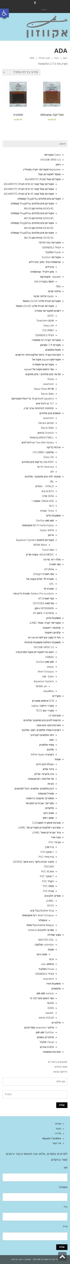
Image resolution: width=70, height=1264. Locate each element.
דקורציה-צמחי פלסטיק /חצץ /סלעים (41, 730)
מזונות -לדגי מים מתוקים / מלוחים (43, 476)
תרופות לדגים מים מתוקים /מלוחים (42, 720)
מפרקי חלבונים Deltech (41, 930)
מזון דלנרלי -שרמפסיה (42, 271)
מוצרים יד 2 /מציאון (50, 345)
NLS (51, 505)
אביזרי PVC (55, 842)
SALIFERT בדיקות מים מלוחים (38, 462)
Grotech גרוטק (46, 432)
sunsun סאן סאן (45, 993)
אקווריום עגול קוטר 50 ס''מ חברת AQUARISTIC (29, 189)
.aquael (50, 1012)
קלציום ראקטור (53, 632)
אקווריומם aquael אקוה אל (46, 359)
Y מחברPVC (47, 852)
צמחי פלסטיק (46, 744)
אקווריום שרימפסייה (43, 364)
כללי (58, 286)
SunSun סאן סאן (45, 1032)
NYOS (50, 905)
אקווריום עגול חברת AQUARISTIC (43, 179)
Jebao (50, 666)
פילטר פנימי (54, 291)
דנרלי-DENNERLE (44, 335)
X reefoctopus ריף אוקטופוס (38, 525)
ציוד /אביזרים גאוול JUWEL (46, 832)
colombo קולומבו (44, 944)
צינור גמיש (48, 769)
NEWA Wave (40, 544)
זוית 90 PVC (47, 871)
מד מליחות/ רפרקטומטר (41, 778)
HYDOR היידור (46, 1017)
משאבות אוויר (53, 983)
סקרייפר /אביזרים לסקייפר (39, 803)
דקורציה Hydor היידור (42, 754)
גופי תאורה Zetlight (43, 574)
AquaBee (48, 691)
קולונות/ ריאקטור (51, 627)
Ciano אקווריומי (52, 154)
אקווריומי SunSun (51, 257)
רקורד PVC (48, 881)
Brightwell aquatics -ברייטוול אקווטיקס (33, 398)
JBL (52, 481)
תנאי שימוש (17, 1259)
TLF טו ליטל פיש (45, 403)
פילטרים (56, 1022)
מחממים (56, 988)
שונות (58, 759)
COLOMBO (48, 330)
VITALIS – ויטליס (45, 486)
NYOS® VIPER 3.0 (51, 159)
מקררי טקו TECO (45, 710)
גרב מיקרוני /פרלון (44, 774)
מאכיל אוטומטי (46, 793)
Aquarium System (44, 681)
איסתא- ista (47, 964)
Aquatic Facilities (51, 1138)
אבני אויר (56, 837)
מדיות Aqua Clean (44, 388)
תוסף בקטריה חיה (44, 281)
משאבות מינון (53, 618)
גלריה (58, 1133)
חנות (56, 58)
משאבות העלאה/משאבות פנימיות (42, 642)
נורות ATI (49, 569)
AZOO (50, 315)
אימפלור (42, 920)
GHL (51, 583)
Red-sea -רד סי (45, 466)
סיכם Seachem (45, 320)
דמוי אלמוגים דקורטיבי (42, 735)
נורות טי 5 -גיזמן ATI (43, 613)
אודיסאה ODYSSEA (43, 603)
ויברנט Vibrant (46, 423)
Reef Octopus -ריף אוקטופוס (38, 915)
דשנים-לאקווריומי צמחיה (48, 310)
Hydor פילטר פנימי (43, 296)
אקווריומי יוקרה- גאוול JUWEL (45, 622)
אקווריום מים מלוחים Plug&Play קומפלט (39, 198)
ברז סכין (49, 847)
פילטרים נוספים (45, 1037)
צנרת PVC (48, 891)
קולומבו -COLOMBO (43, 452)
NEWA (50, 1003)
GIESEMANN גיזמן (44, 608)
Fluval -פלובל (47, 1042)
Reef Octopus (46, 671)
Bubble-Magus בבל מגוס (40, 925)
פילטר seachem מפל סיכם (39, 1027)
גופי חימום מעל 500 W (42, 998)
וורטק (51, 535)
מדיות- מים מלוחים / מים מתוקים (43, 374)
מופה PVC (48, 886)
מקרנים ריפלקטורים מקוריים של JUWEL (39, 827)
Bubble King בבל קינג (42, 910)
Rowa (51, 379)
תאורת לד (48, 588)
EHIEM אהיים (47, 1047)
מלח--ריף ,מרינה (52, 559)
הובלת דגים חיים (45, 764)
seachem (48, 384)
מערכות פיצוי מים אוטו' (48, 725)
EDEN (51, 1008)
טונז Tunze (48, 549)
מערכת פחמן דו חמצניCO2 (46, 822)
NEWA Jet (41, 686)
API (52, 471)
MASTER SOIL (46, 939)
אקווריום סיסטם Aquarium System (35, 540)
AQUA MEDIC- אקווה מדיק (40, 554)
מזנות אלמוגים (53, 349)
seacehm (48, 978)
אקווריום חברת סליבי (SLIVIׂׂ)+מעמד (41, 301)
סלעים (50, 749)
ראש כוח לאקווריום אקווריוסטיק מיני (35, 652)
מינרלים (49, 267)
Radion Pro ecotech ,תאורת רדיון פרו (33, 593)
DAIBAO (49, 657)
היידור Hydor (47, 530)
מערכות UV (54, 715)
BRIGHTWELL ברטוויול (42, 437)
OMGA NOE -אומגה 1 (42, 501)
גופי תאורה (55, 564)
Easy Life (49, 325)
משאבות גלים (53, 515)
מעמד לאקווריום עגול (49, 174)
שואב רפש (48, 817)
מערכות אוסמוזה (52, 1051)
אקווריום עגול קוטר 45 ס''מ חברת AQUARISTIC (29, 193)
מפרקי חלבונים (53, 895)
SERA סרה (48, 496)
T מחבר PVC (47, 876)
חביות (51, 783)
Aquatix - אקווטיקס (50, 276)
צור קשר (56, 1143)
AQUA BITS (47, 491)
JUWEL (50, 900)
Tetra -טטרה (47, 510)
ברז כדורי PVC (46, 856)
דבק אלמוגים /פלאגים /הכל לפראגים (34, 788)
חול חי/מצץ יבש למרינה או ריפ (44, 637)
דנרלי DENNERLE (51, 247)
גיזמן (58, 164)
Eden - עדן (48, 676)
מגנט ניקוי (48, 813)
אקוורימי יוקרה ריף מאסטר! (46, 340)
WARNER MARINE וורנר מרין (39, 408)
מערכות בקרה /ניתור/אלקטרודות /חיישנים (38, 354)
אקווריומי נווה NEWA (50, 242)
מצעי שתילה (44, 58)
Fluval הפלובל (53, 252)
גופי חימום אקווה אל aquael (39, 369)
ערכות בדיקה (54, 447)
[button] (4, 13)
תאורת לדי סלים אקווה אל (40, 579)
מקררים (56, 696)
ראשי (65, 58)
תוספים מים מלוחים (50, 413)
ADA (51, 959)
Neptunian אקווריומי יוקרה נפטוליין (42, 169)
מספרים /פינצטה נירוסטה (40, 798)
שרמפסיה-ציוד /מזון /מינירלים (45, 262)
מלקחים (49, 808)
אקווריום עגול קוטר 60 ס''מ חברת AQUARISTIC (29, 184)
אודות (58, 1123)
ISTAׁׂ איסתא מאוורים (43, 700)
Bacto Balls (47, 393)
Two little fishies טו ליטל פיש (38, 442)
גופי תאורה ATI (46, 598)
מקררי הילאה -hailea (43, 705)
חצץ (51, 739)
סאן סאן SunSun (45, 520)
